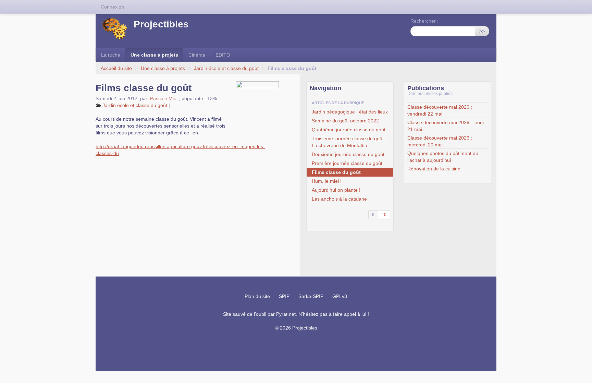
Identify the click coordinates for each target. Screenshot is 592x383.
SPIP (284, 296)
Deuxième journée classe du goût (348, 154)
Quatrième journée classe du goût (348, 129)
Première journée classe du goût (347, 163)
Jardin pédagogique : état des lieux (350, 112)
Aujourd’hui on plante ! (336, 190)
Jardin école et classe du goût (226, 68)
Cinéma (196, 55)
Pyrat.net (286, 314)
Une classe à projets (154, 55)
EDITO (222, 55)
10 (384, 214)
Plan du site (257, 296)
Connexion (112, 7)
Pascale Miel (163, 98)
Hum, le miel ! (327, 181)
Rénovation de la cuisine (433, 168)
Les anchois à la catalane (339, 199)
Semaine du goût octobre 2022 (345, 120)
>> (482, 31)
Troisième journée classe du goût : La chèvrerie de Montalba (349, 142)
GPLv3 (339, 296)
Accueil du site (116, 68)
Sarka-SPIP (310, 296)
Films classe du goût (336, 172)
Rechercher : (424, 21)
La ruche (110, 55)
